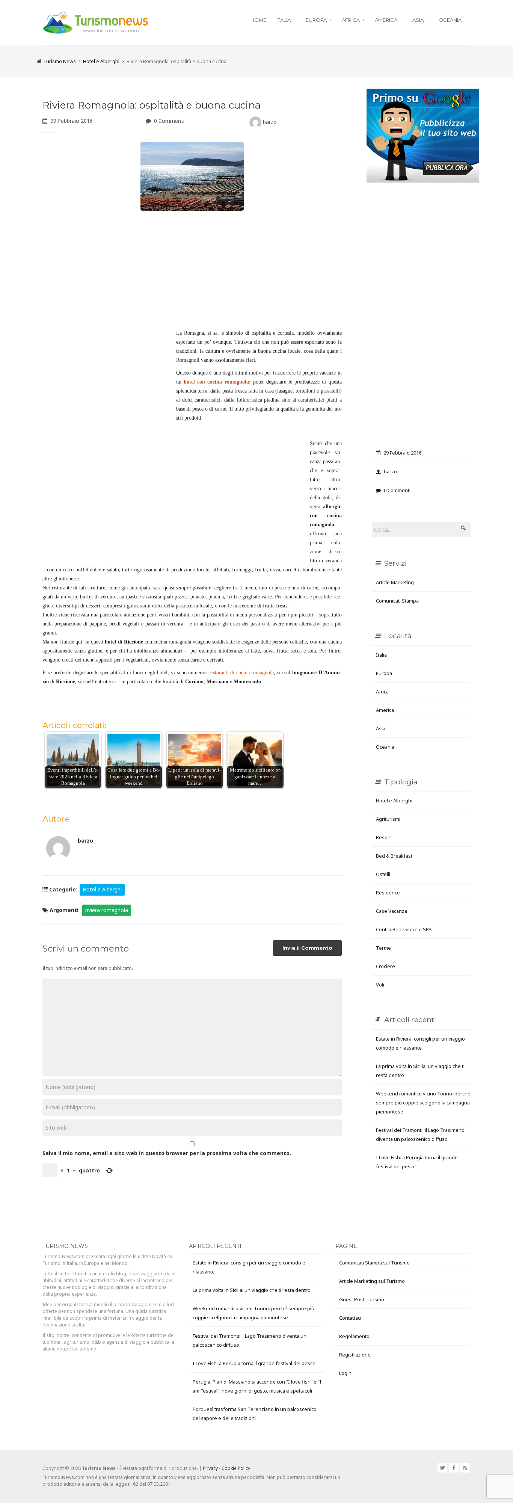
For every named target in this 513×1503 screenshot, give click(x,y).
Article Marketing (395, 582)
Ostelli (383, 874)
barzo (269, 121)
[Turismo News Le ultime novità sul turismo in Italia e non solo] (95, 22)
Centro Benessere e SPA (404, 929)
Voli (380, 984)
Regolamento (354, 1336)
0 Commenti (169, 120)
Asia (418, 20)
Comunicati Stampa (397, 600)
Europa (316, 20)
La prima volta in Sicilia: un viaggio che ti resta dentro (252, 1290)
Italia (283, 20)
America (386, 20)
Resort (383, 837)
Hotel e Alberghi (101, 61)
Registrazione (355, 1354)
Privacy (210, 1468)
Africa (351, 20)
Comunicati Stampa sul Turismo (374, 1262)
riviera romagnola (106, 910)
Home (258, 20)
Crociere (385, 966)
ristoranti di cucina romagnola (242, 672)
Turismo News (59, 61)
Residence (388, 892)
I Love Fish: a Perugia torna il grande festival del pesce (254, 1363)
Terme (383, 947)
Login (345, 1373)
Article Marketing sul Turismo (372, 1281)
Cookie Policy (236, 1468)
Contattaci (350, 1317)
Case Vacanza (391, 911)
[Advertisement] (192, 272)
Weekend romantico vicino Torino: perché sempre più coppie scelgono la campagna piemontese (423, 1102)
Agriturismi (388, 819)
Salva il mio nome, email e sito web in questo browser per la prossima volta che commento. (166, 1153)
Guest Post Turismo (361, 1299)
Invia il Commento (307, 948)
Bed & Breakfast (394, 855)
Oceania (450, 20)
